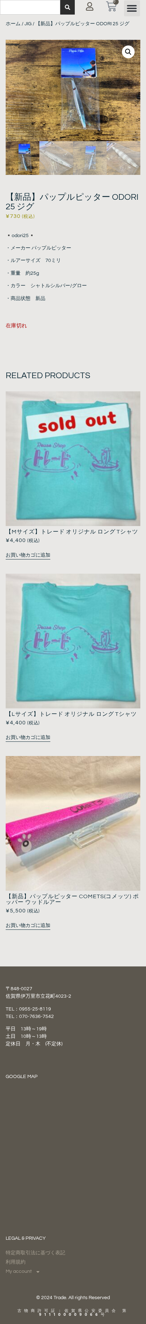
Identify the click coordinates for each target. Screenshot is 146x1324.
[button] (132, 8)
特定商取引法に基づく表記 (35, 1252)
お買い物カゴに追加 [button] (28, 555)
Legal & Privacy (26, 1238)
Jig (28, 23)
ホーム (13, 23)
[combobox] (30, 7)
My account (19, 1271)
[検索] (67, 7)
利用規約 (16, 1262)
